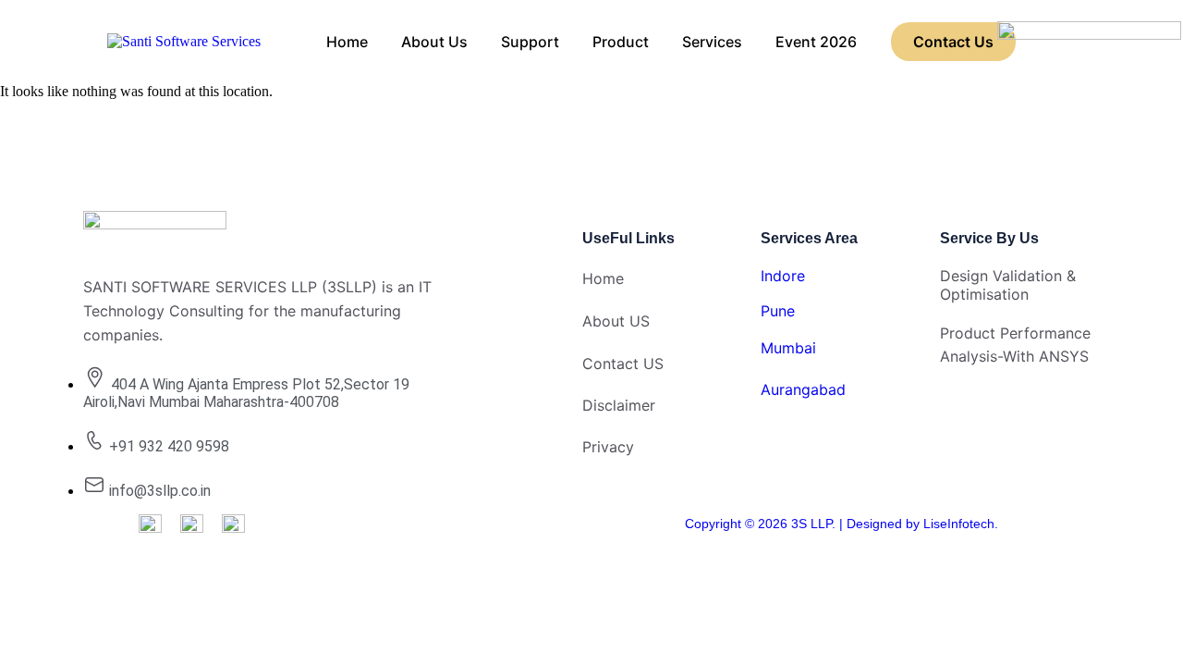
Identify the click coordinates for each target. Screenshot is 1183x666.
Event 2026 (816, 41)
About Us (434, 41)
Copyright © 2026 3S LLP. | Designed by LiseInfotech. (841, 523)
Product (620, 41)
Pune (778, 311)
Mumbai (788, 348)
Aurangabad (803, 389)
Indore (783, 275)
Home (347, 41)
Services (712, 41)
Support (530, 41)
